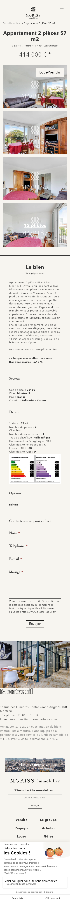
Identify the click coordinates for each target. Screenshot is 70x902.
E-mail (15, 559)
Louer (21, 836)
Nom (14, 533)
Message (16, 572)
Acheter (17, 23)
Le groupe (48, 820)
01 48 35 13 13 (27, 715)
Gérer (48, 836)
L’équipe (22, 828)
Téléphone (18, 546)
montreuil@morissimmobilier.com (33, 719)
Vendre (21, 820)
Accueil (7, 23)
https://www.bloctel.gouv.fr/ (39, 612)
